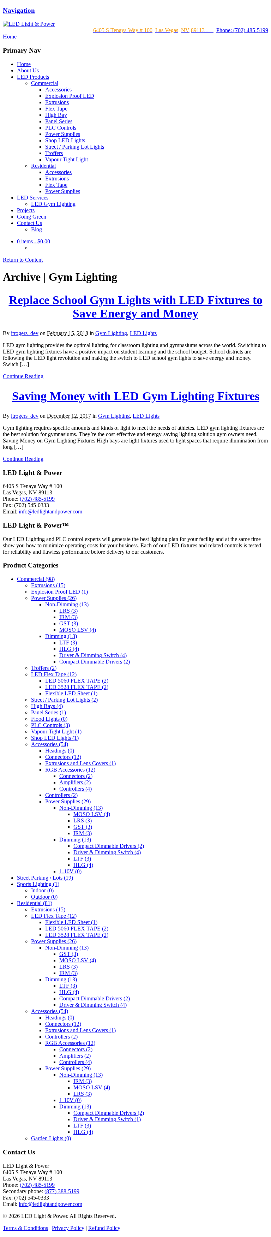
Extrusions (57, 102)
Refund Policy (104, 1228)
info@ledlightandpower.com (50, 512)
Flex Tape (56, 109)
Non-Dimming (67, 604)
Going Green (31, 217)
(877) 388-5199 (61, 1191)
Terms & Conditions (25, 1228)
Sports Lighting (38, 884)
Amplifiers (75, 782)
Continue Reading (23, 376)
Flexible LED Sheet (71, 693)
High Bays (47, 706)
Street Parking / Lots (45, 878)
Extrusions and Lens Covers (80, 763)
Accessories (58, 90)
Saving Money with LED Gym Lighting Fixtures (135, 396)
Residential (43, 166)
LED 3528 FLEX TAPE (76, 687)
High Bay (56, 115)
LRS (68, 611)
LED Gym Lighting (53, 204)
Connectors (63, 757)
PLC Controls (60, 128)
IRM (68, 617)
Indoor (42, 890)
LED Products (33, 77)
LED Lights (143, 333)
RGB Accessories (70, 770)
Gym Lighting (111, 333)
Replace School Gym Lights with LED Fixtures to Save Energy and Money (136, 306)
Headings (59, 751)
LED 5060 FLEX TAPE (76, 681)
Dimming (61, 636)
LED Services (32, 198)
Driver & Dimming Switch (93, 655)
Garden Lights (51, 1138)
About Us (28, 70)
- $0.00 (33, 241)
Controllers (75, 789)
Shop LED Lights (65, 140)
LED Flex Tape (54, 674)
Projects (26, 210)
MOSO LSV (77, 630)
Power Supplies (62, 134)
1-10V (70, 871)
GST (68, 623)
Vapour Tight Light (66, 159)
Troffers (54, 153)
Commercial (44, 83)
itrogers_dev (24, 333)
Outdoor (44, 897)
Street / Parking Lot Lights (74, 147)
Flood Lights (49, 719)
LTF (68, 643)
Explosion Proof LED (69, 96)
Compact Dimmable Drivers (94, 662)
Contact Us (29, 223)
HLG (69, 649)
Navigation (19, 10)
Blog (36, 229)
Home (24, 64)
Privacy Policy (68, 1228)
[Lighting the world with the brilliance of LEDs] (29, 24)
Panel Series (58, 121)
